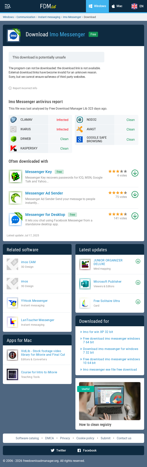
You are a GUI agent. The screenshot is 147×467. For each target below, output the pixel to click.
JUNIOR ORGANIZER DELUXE (108, 262)
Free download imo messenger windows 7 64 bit (111, 340)
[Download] (138, 261)
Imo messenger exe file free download (110, 369)
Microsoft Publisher (108, 281)
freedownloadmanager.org (41, 461)
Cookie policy (85, 438)
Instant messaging (49, 17)
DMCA (49, 438)
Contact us (124, 438)
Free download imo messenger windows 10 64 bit (111, 361)
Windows (8, 17)
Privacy (65, 438)
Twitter (61, 450)
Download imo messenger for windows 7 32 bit (110, 350)
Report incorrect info (25, 88)
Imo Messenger (72, 17)
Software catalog (27, 438)
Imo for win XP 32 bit (98, 332)
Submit (105, 438)
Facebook (89, 450)
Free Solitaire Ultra (107, 301)
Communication (25, 17)
